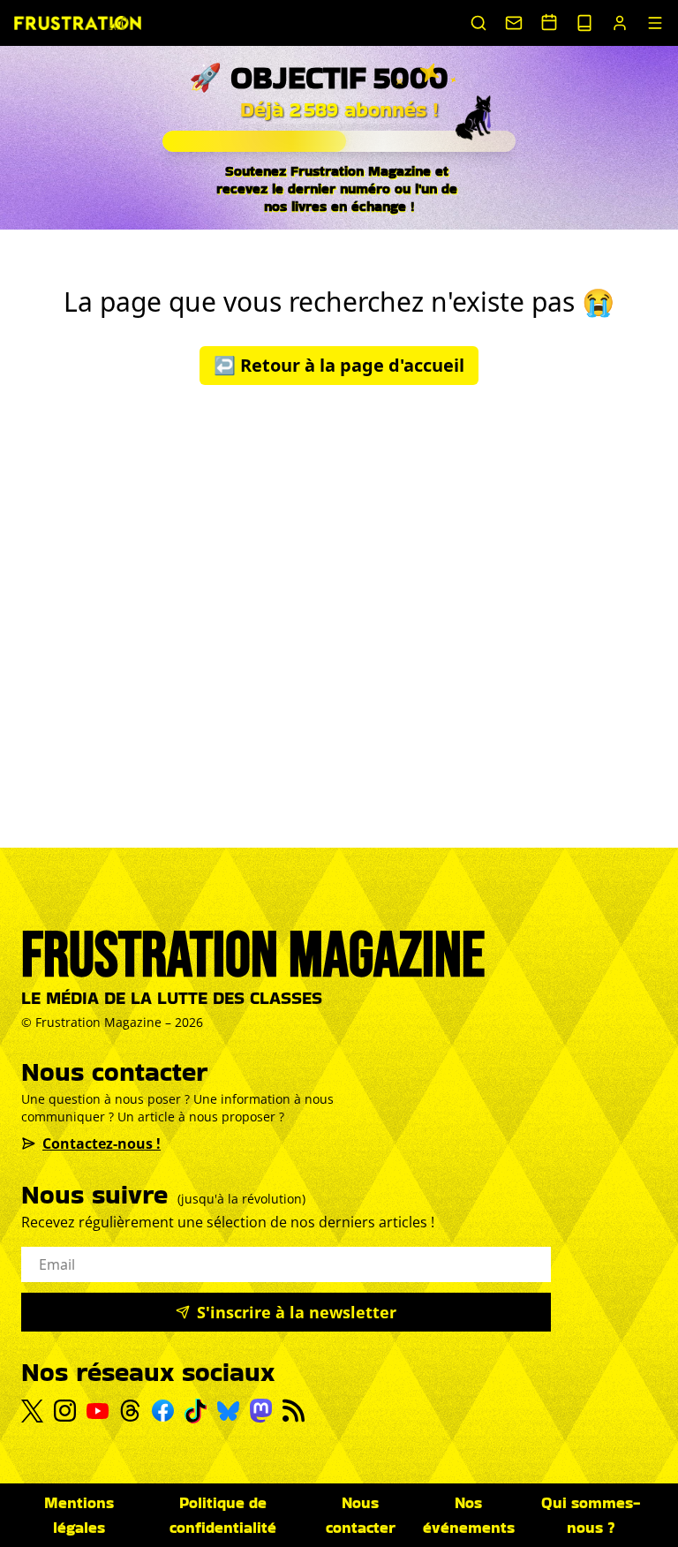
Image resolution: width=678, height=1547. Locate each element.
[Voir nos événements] (549, 22)
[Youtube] (98, 1411)
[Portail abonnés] (620, 23)
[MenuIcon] (655, 23)
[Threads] (130, 1411)
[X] (32, 1411)
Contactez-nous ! (101, 1143)
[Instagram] (65, 1411)
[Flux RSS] (293, 1410)
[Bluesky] (228, 1411)
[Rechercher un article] (478, 23)
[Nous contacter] (514, 23)
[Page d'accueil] (77, 23)
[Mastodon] (261, 1410)
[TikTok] (196, 1411)
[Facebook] (163, 1411)
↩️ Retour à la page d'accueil (339, 365)
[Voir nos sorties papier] (584, 23)
